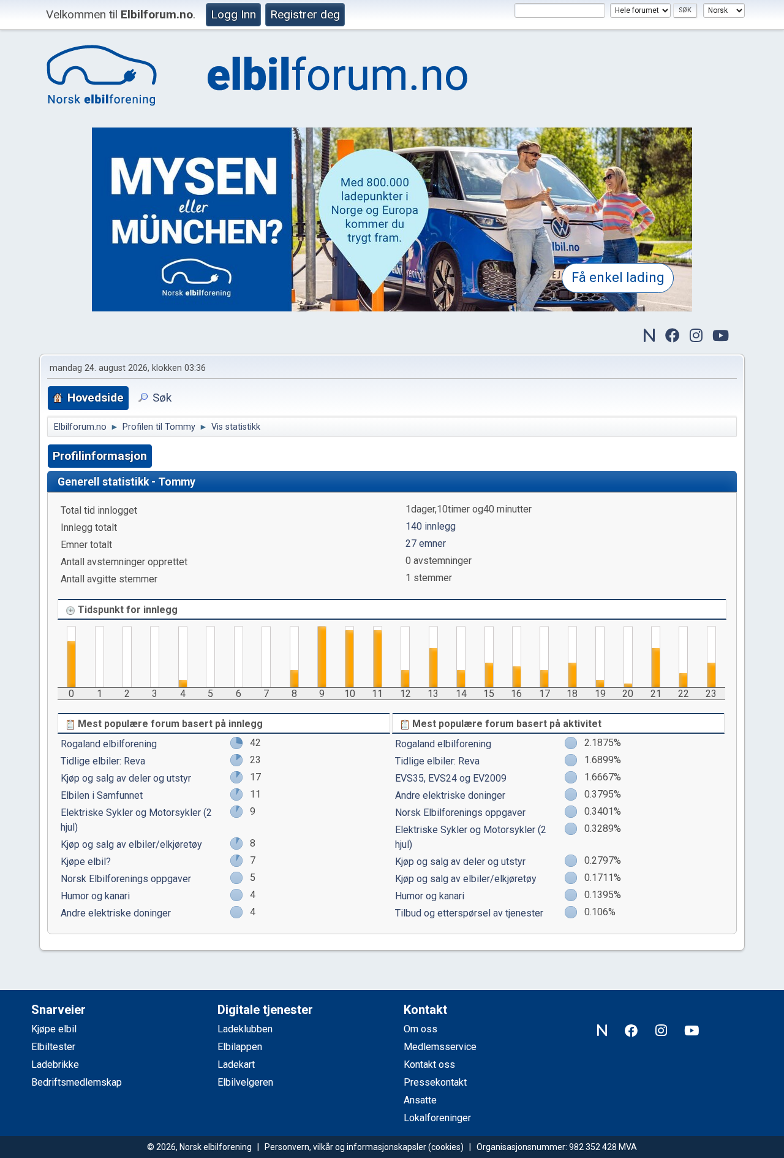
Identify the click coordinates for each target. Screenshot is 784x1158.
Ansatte (420, 1100)
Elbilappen (239, 1047)
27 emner (425, 543)
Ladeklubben (245, 1029)
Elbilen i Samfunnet (102, 795)
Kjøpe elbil (54, 1029)
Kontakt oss (429, 1064)
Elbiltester (53, 1047)
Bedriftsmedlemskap (76, 1082)
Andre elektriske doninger (116, 913)
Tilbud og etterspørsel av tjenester (469, 913)
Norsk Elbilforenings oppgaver (126, 879)
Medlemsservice (440, 1047)
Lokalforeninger (437, 1118)
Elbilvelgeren (245, 1082)
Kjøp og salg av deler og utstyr (126, 778)
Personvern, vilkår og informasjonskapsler (345, 1147)
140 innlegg (430, 526)
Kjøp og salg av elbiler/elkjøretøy (131, 844)
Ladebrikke (55, 1064)
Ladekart (236, 1064)
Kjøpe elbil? (86, 861)
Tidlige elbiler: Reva (103, 761)
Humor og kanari (95, 896)
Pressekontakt (435, 1082)
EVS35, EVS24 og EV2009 (451, 778)
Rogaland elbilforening (109, 744)
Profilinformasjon (100, 456)
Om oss (420, 1029)
